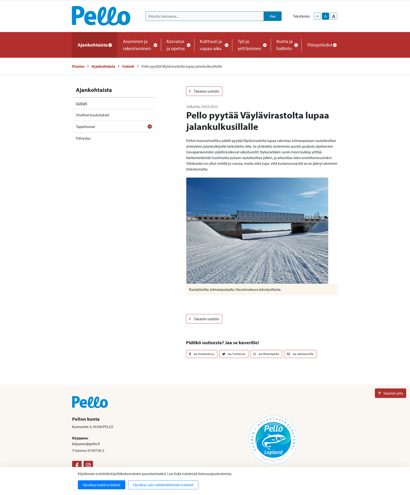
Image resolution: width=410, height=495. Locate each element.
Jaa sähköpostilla (302, 354)
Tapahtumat (85, 126)
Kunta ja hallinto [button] (284, 44)
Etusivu (78, 66)
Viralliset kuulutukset (92, 115)
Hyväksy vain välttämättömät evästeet (163, 484)
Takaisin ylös (393, 393)
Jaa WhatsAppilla (268, 354)
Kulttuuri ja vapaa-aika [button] (211, 44)
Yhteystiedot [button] (319, 45)
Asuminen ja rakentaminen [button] (137, 44)
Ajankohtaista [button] (93, 45)
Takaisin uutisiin (206, 91)
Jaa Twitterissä (236, 354)
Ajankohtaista (103, 66)
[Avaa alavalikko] (150, 126)
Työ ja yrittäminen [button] (249, 44)
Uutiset (128, 66)
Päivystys (83, 138)
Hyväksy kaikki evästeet (101, 484)
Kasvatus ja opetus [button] (176, 44)
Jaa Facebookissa (203, 354)
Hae (273, 16)
